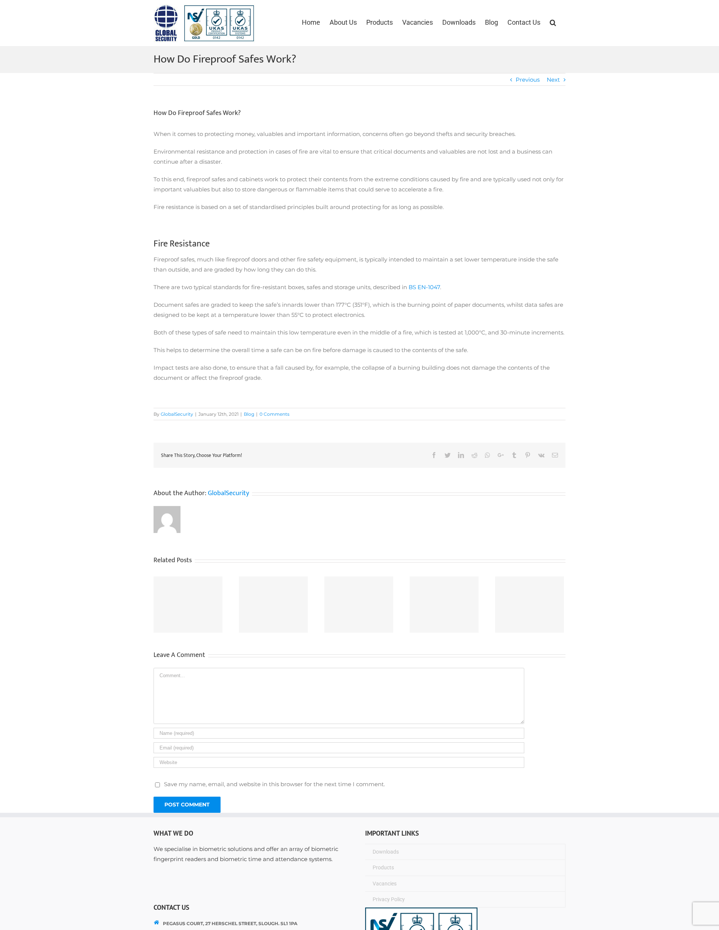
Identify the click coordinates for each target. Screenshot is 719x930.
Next (553, 79)
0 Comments (274, 414)
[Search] (553, 22)
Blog (249, 414)
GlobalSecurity (177, 414)
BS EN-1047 (424, 287)
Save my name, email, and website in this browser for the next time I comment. (274, 784)
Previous (528, 79)
